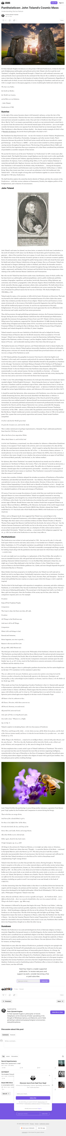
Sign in (61, 3)
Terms (36, 1124)
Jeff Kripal (11, 1065)
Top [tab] (3, 1056)
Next (59, 1001)
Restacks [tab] (12, 1035)
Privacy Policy (46, 1103)
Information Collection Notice (32, 1103)
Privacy (32, 1124)
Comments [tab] (5, 1035)
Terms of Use (41, 1102)
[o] (61, 1084)
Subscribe (54, 3)
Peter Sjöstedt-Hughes (12, 14)
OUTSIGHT (5, 1072)
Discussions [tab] (14, 1056)
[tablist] (8, 1035)
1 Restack (21, 989)
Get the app (41, 1128)
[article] (33, 1064)
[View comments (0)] (10, 20)
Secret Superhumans (9, 1061)
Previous (8, 1001)
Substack (24, 1132)
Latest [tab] (8, 1056)
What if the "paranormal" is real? (11, 1063)
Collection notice (44, 1124)
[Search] (63, 1056)
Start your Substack (28, 1128)
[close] (49, 1075)
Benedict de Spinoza (9, 131)
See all (5, 1093)
